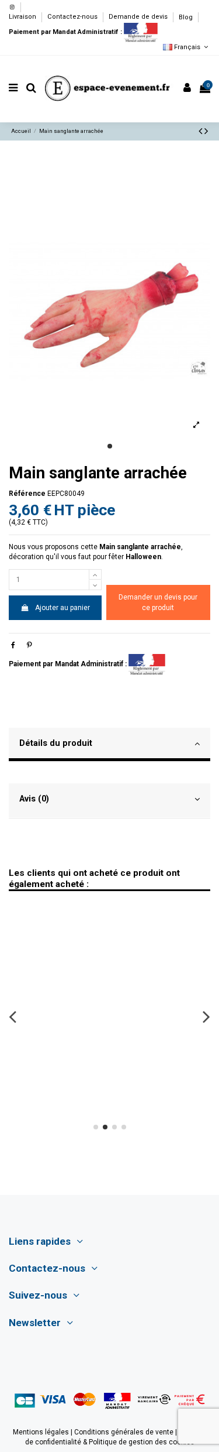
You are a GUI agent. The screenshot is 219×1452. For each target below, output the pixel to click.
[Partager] (13, 645)
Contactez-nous (73, 17)
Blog (186, 17)
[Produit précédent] (201, 131)
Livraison (23, 17)
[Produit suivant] (206, 131)
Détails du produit (55, 743)
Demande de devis (139, 17)
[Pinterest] (29, 645)
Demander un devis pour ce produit (158, 602)
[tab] (109, 745)
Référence (27, 493)
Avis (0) (34, 798)
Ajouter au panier (62, 608)
